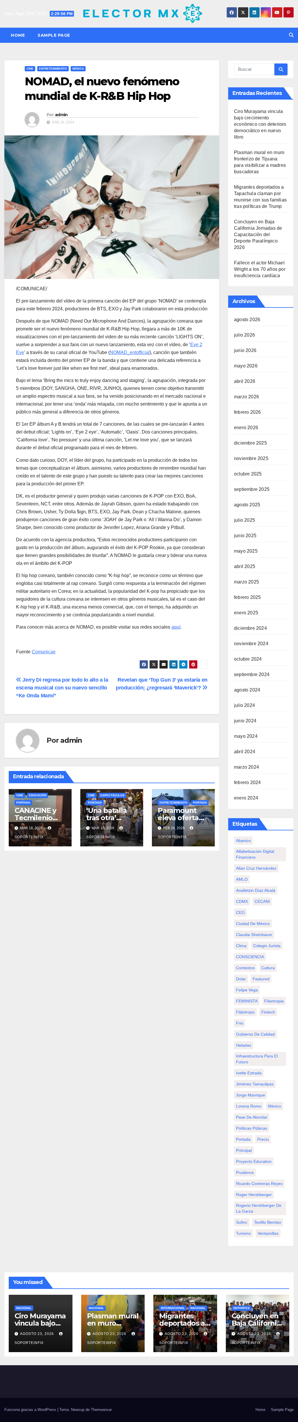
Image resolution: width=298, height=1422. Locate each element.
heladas (243, 1045)
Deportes (241, 1308)
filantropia (274, 1001)
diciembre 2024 (250, 628)
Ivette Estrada (249, 1073)
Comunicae (44, 651)
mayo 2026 (246, 365)
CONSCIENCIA (250, 956)
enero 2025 (246, 612)
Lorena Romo (248, 1106)
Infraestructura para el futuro (257, 1059)
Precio (263, 1139)
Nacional (23, 1308)
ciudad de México (253, 923)
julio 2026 (244, 334)
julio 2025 (244, 520)
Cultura (268, 967)
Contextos (245, 967)
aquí (175, 627)
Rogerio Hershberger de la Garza (258, 1208)
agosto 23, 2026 (37, 1334)
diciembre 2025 (250, 443)
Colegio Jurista (267, 945)
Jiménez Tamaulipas (255, 1084)
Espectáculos (112, 795)
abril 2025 (244, 566)
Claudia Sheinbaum (254, 934)
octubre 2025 (248, 473)
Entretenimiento (53, 68)
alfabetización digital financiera (255, 854)
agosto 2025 (247, 504)
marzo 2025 (246, 581)
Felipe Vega (247, 990)
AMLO (242, 879)
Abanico (243, 840)
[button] (291, 35)
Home (18, 35)
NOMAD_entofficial (130, 352)
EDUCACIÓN (37, 795)
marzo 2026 (246, 396)
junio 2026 (245, 350)
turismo (243, 1233)
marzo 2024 (246, 767)
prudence (245, 1172)
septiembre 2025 (251, 489)
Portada (23, 802)
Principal (244, 1150)
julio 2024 (244, 705)
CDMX (242, 901)
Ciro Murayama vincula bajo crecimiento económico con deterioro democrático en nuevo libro (260, 124)
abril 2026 (244, 381)
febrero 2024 (247, 782)
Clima (241, 945)
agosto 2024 (247, 689)
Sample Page (54, 35)
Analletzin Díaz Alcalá (255, 890)
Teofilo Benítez (267, 1222)
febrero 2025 (247, 597)
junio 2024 (245, 720)
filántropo (245, 1012)
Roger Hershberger (254, 1194)
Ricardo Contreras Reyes (259, 1183)
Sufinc (241, 1222)
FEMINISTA (247, 1001)
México (274, 1106)
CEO (240, 912)
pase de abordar (251, 1117)
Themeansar (101, 1409)
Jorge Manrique (250, 1095)
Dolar (241, 979)
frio (239, 1023)
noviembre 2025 (251, 458)
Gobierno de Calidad (255, 1034)
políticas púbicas (251, 1128)
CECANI (262, 901)
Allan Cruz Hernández (256, 868)
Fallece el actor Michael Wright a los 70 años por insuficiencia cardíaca (259, 269)
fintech (268, 1012)
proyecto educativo (254, 1161)
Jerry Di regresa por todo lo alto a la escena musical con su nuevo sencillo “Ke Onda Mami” (62, 687)
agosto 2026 (247, 319)
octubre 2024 (248, 659)
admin (61, 114)
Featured (261, 979)
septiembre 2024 (251, 674)
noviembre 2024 (251, 643)
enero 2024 (246, 797)
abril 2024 (244, 751)
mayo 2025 (246, 551)
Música (78, 68)
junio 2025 (245, 535)
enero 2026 (246, 427)
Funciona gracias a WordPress (30, 1409)
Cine (29, 68)
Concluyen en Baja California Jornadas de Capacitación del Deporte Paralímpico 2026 (258, 234)
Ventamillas (268, 1233)
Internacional (173, 1308)
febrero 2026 (247, 412)
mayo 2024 (246, 736)
